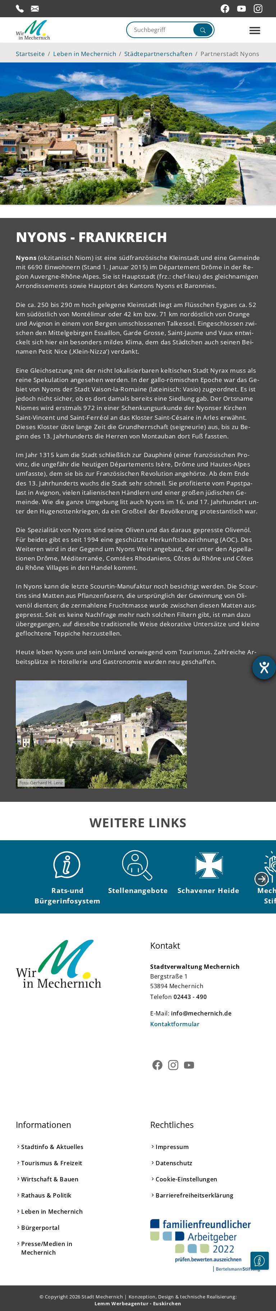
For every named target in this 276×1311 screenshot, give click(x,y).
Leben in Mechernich (52, 1211)
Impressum (172, 1147)
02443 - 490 (190, 997)
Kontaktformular (175, 1024)
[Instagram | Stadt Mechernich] (259, 8)
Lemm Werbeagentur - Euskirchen (138, 1303)
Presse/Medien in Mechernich (46, 1248)
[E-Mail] (35, 9)
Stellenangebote (138, 890)
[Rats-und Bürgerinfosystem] (68, 865)
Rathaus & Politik (46, 1195)
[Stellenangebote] (138, 865)
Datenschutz (174, 1163)
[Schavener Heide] (208, 865)
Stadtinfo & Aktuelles (52, 1147)
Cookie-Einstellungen (186, 1179)
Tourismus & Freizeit (51, 1163)
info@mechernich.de (201, 1013)
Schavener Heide (208, 890)
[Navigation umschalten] (254, 30)
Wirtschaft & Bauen (50, 1179)
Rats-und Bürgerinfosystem (67, 895)
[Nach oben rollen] (259, 1282)
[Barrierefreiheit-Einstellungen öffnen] (264, 667)
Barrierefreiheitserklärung (195, 1195)
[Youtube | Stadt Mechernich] (242, 8)
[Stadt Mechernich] (46, 29)
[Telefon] (20, 9)
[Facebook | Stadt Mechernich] (226, 8)
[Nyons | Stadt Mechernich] (101, 734)
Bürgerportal (40, 1228)
